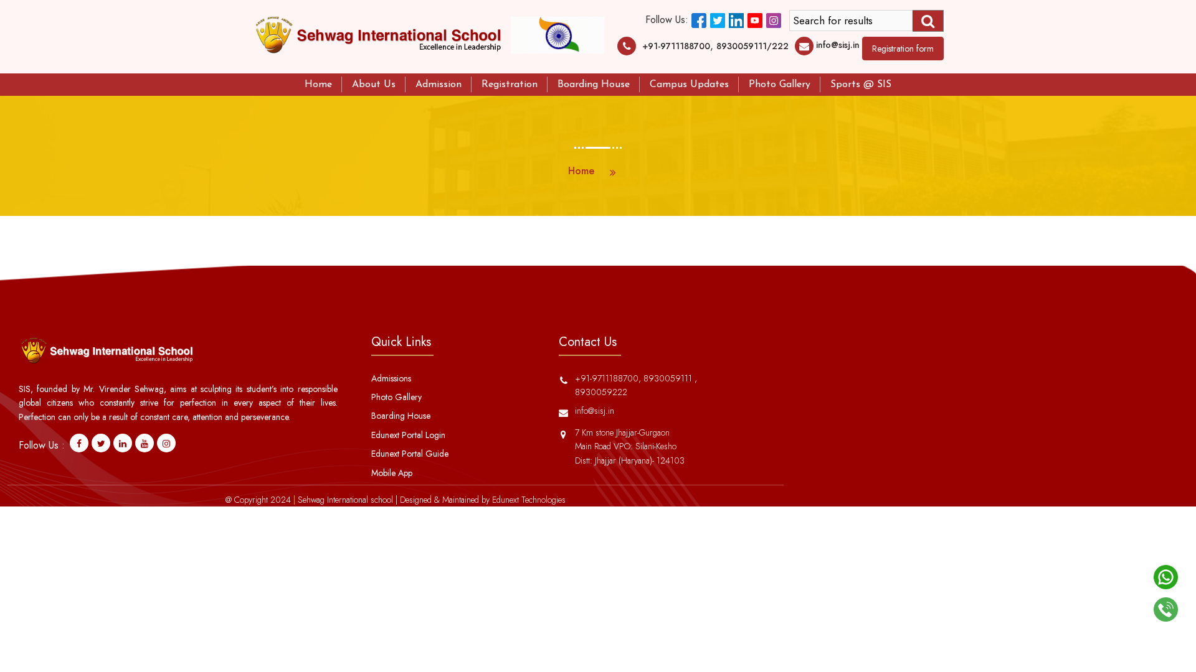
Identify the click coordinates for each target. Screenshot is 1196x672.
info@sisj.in (838, 45)
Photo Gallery (779, 85)
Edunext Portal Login (408, 435)
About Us (374, 85)
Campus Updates (689, 85)
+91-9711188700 (676, 46)
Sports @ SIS (860, 85)
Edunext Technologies (529, 499)
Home (318, 85)
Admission (438, 85)
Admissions (391, 378)
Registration (510, 85)
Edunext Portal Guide (409, 453)
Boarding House (594, 85)
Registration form (903, 48)
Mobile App (391, 473)
